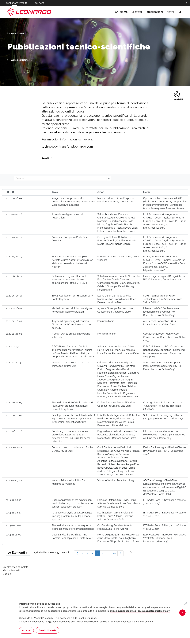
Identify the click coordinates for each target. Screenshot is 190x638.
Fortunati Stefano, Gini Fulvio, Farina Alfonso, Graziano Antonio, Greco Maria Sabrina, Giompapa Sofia (118, 503)
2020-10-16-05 (14, 402)
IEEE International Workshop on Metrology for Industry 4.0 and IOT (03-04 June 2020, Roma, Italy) (164, 434)
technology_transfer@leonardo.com (67, 146)
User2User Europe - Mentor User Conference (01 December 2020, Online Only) (164, 337)
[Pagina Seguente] (120, 553)
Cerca (180, 12)
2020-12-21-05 (14, 362)
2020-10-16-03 (14, 198)
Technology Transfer (29, 12)
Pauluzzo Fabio (105, 321)
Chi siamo (121, 11)
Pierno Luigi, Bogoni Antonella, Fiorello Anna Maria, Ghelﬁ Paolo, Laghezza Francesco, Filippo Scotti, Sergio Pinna (118, 538)
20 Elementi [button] (19, 553)
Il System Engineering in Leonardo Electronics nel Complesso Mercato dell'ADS (71, 324)
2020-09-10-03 (14, 256)
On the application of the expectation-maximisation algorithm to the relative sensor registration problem (72, 503)
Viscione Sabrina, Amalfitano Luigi (115, 480)
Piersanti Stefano (106, 333)
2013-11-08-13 (13, 512)
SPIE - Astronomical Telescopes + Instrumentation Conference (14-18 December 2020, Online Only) (162, 366)
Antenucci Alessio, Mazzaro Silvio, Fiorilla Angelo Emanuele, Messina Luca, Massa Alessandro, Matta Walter (118, 350)
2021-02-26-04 (14, 321)
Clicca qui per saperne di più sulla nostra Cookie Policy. (140, 610)
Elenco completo (20, 60)
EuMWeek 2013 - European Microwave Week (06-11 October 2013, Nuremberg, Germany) (164, 538)
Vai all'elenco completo (15, 567)
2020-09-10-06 (14, 214)
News (170, 11)
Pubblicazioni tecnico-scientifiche (78, 46)
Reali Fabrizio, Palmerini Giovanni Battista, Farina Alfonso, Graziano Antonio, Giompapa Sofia (115, 516)
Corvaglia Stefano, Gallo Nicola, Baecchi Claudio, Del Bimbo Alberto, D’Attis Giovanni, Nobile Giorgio (117, 240)
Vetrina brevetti (11, 570)
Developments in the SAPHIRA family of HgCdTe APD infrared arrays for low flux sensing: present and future (73, 418)
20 (115, 554)
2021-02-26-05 (14, 308)
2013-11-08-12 (13, 500)
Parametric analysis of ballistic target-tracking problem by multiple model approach (72, 516)
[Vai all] (182, 612)
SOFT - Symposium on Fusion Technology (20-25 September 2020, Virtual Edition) (163, 299)
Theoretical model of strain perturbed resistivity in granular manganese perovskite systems (72, 406)
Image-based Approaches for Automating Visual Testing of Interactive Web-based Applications (73, 201)
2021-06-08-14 (14, 276)
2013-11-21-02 (13, 534)
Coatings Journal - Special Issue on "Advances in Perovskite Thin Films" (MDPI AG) (162, 406)
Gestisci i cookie (47, 630)
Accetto (26, 630)
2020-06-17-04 (14, 480)
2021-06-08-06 (14, 295)
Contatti (45, 158)
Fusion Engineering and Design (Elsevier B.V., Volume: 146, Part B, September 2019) (164, 451)
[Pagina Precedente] (77, 553)
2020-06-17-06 (14, 431)
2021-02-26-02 (14, 333)
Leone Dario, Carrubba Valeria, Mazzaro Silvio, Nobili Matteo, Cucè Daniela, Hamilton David (116, 299)
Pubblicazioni (154, 11)
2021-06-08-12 (14, 447)
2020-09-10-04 (14, 237)
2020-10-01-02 (14, 415)
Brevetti (137, 11)
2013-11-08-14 (13, 525)
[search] (109, 178)
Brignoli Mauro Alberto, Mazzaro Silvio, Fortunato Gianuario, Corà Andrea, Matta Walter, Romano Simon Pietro (118, 434)
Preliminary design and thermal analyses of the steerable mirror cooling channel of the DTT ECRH (70, 279)
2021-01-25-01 (13, 346)
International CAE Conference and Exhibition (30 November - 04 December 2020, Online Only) (161, 312)
